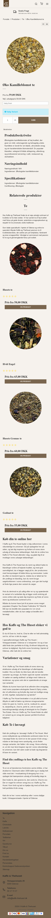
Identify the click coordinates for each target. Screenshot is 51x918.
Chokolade (7, 825)
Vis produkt (25, 307)
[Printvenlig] (47, 24)
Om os (5, 850)
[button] (43, 24)
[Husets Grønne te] (25, 411)
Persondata (7, 863)
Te (4, 818)
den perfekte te (17, 645)
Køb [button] (33, 120)
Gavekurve (7, 844)
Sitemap (6, 869)
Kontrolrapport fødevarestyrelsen (16, 866)
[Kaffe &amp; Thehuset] (6, 4)
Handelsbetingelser (11, 860)
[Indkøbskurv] (41, 4)
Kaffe (5, 821)
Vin (4, 840)
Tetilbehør (7, 837)
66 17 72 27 (12, 891)
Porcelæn (6, 834)
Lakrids (6, 828)
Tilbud (5, 847)
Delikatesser (8, 831)
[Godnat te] (25, 485)
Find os (6, 853)
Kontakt (6, 857)
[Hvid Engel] (25, 337)
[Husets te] (25, 262)
